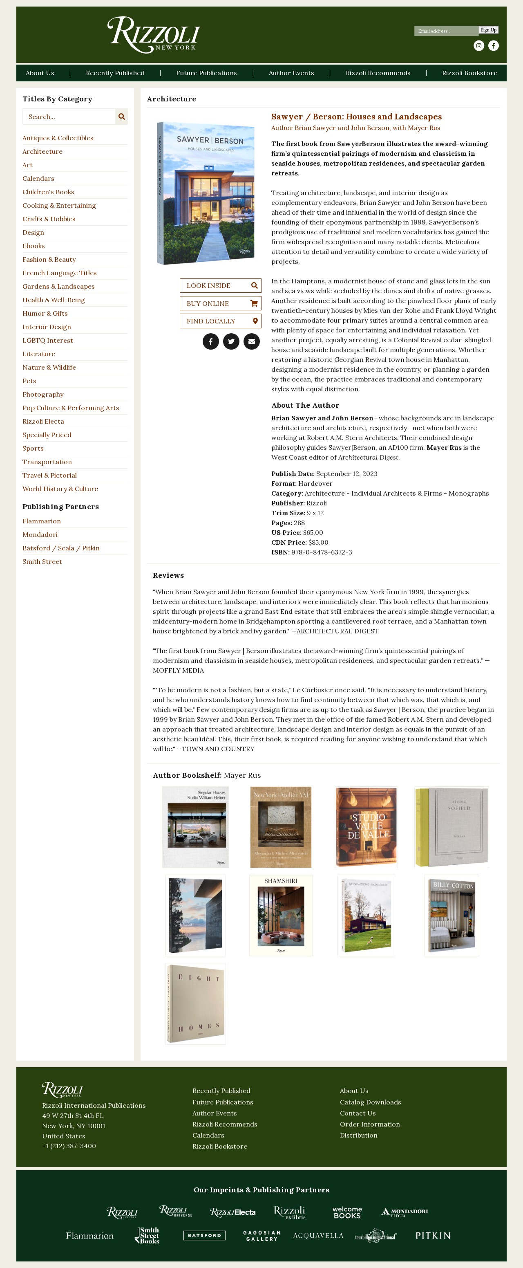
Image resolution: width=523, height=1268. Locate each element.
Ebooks (33, 246)
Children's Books (48, 192)
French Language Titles (59, 273)
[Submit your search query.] (122, 116)
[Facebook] (493, 45)
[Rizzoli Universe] (175, 1211)
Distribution (359, 1135)
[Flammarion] (89, 1235)
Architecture (42, 151)
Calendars (38, 178)
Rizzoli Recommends (224, 1124)
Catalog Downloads (370, 1102)
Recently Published (221, 1090)
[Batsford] (204, 1235)
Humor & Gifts (45, 313)
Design (33, 232)
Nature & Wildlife (49, 367)
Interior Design (46, 327)
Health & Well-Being (53, 300)
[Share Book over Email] (252, 341)
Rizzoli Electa (43, 421)
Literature (38, 354)
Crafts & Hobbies (49, 219)
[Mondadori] (404, 1212)
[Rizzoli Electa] (233, 1212)
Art (27, 165)
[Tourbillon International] (376, 1235)
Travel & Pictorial (49, 475)
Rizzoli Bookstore (219, 1146)
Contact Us (358, 1113)
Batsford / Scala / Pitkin (61, 548)
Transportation (47, 462)
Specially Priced (47, 435)
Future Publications (222, 1102)
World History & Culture (60, 489)
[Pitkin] (433, 1235)
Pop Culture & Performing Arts (70, 408)
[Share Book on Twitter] (231, 341)
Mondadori (40, 534)
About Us (354, 1090)
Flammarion (41, 521)
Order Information (370, 1124)
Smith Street (42, 561)
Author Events (214, 1113)
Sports (33, 448)
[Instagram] (479, 45)
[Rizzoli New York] (153, 35)
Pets (29, 381)
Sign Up (489, 30)
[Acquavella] (318, 1235)
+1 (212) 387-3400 (69, 1146)
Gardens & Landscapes (58, 286)
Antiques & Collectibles (58, 138)
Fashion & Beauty (49, 259)
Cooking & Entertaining (59, 205)
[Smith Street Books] (147, 1235)
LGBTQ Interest (47, 340)
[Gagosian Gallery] (261, 1235)
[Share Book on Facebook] (211, 341)
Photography (42, 394)
